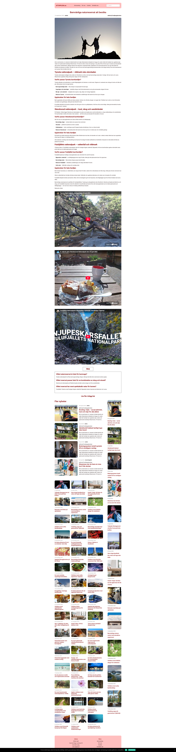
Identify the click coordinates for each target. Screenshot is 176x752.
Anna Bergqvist (88, 460)
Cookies (89, 5)
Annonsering (77, 5)
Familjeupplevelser (116, 15)
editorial (110, 15)
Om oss (83, 5)
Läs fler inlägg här (88, 396)
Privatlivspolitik (132, 749)
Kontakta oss (95, 5)
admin (66, 15)
